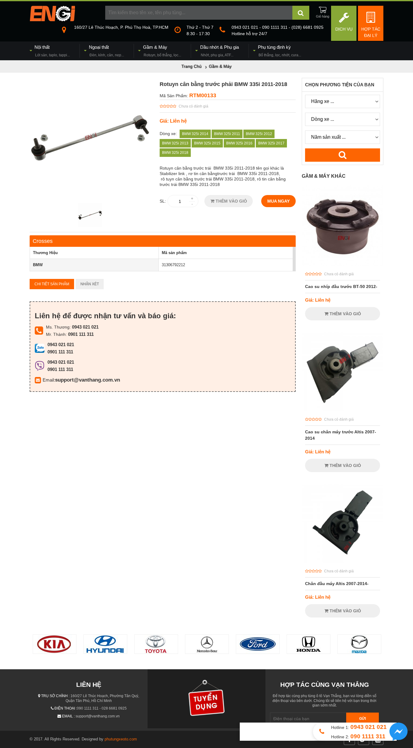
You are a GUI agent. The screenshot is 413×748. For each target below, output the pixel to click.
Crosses (43, 241)
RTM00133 (202, 95)
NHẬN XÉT (89, 284)
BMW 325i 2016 (239, 143)
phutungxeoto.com (121, 739)
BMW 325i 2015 (207, 143)
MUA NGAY (278, 201)
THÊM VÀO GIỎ (230, 201)
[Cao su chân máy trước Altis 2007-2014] (342, 409)
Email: (49, 379)
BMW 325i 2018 (175, 153)
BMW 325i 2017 (271, 143)
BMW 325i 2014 (195, 134)
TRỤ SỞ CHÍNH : (55, 696)
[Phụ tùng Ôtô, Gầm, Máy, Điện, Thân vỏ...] (52, 19)
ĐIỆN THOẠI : (65, 708)
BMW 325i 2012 (259, 134)
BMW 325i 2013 (175, 143)
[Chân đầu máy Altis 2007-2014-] (342, 561)
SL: (163, 201)
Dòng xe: (168, 133)
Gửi (362, 719)
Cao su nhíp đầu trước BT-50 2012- (341, 286)
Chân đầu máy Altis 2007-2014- (337, 583)
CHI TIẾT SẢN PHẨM (51, 284)
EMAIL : (68, 716)
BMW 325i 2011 (227, 134)
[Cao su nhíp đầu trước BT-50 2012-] (342, 264)
